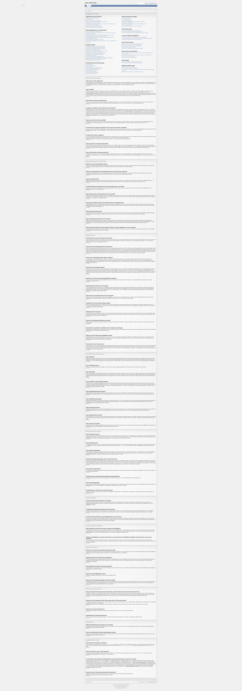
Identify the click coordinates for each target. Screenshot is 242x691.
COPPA (148, 109)
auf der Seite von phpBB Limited (126, 645)
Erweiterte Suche (152, 3)
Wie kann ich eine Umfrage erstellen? (93, 49)
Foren (89, 5)
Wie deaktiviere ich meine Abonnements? (129, 57)
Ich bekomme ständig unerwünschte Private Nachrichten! (132, 31)
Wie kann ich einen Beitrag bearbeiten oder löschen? (95, 47)
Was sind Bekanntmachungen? (91, 70)
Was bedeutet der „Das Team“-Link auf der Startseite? (131, 26)
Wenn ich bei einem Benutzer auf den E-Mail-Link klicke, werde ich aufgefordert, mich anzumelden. (101, 41)
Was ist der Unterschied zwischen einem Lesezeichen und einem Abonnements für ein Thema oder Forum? (137, 53)
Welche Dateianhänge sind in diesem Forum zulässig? (131, 61)
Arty (116, 685)
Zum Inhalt (23, 5)
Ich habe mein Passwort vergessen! (92, 24)
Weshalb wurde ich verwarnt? (91, 55)
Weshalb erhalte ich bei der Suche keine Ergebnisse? (131, 44)
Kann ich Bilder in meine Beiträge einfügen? (94, 67)
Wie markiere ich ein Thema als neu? (93, 60)
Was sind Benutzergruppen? (127, 20)
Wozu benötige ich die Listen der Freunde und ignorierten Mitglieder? (134, 37)
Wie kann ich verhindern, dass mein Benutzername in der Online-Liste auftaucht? (101, 32)
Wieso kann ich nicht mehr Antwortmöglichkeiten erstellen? (97, 50)
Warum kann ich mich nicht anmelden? (93, 22)
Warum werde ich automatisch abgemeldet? (94, 26)
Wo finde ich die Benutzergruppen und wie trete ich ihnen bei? (133, 21)
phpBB (118, 684)
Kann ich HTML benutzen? (91, 65)
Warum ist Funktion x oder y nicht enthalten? (130, 68)
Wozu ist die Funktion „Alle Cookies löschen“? (94, 27)
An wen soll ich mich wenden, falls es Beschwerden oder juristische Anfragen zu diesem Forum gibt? (138, 70)
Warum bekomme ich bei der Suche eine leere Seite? (131, 46)
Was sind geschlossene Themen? (92, 72)
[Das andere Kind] (85, 3)
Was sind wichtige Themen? (91, 71)
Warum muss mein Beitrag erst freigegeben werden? (95, 58)
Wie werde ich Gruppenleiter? (127, 22)
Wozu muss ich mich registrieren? (92, 18)
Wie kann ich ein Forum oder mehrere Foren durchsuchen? (132, 43)
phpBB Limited (90, 197)
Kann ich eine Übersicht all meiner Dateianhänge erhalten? (132, 62)
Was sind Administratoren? (126, 18)
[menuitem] (152, 6)
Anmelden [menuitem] (156, 6)
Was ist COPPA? (89, 19)
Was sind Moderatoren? (126, 19)
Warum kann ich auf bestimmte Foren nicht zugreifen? (96, 53)
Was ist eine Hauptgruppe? (127, 24)
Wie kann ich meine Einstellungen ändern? (94, 31)
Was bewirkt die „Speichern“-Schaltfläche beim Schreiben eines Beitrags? (99, 57)
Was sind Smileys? (89, 66)
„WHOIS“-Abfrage (102, 661)
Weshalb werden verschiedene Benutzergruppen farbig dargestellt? (134, 23)
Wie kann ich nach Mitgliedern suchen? (129, 47)
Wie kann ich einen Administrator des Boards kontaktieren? (132, 71)
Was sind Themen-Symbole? (91, 73)
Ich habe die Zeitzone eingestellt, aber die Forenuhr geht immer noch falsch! (100, 35)
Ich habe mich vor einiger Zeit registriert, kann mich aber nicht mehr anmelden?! (100, 23)
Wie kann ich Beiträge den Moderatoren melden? (95, 56)
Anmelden (91, 7)
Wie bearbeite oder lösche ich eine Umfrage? (94, 52)
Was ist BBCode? (89, 64)
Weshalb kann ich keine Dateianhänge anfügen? (95, 54)
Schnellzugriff (86, 6)
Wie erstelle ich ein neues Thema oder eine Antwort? (95, 46)
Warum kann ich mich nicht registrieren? (93, 20)
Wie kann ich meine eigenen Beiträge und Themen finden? (132, 48)
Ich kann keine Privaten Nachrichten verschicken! (131, 30)
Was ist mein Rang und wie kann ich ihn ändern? (95, 39)
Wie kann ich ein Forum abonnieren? (128, 56)
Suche (146, 3)
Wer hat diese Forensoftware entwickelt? (129, 67)
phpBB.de (98, 197)
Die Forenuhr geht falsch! (90, 33)
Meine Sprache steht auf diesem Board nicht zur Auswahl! (96, 36)
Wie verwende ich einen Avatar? (92, 38)
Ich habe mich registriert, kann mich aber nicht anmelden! (96, 21)
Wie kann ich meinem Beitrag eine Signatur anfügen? (95, 48)
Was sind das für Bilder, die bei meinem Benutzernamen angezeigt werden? (100, 37)
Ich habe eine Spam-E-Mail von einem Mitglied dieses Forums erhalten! (135, 32)
